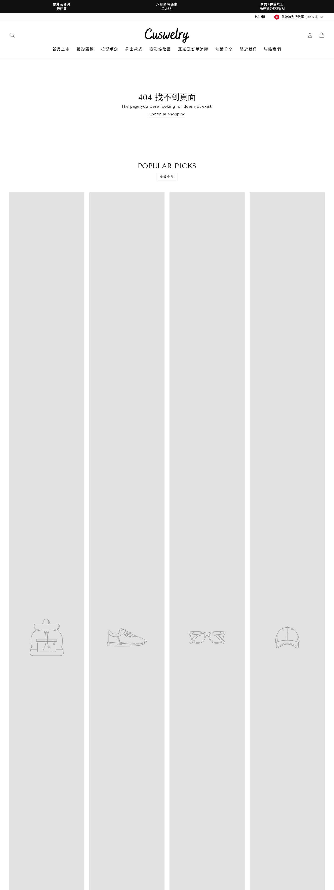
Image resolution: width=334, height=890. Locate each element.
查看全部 (167, 177)
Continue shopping (167, 114)
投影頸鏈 (85, 49)
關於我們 (248, 49)
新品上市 (61, 49)
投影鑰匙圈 (160, 49)
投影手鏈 (110, 49)
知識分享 (224, 49)
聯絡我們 (273, 49)
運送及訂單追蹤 (193, 49)
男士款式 (134, 49)
